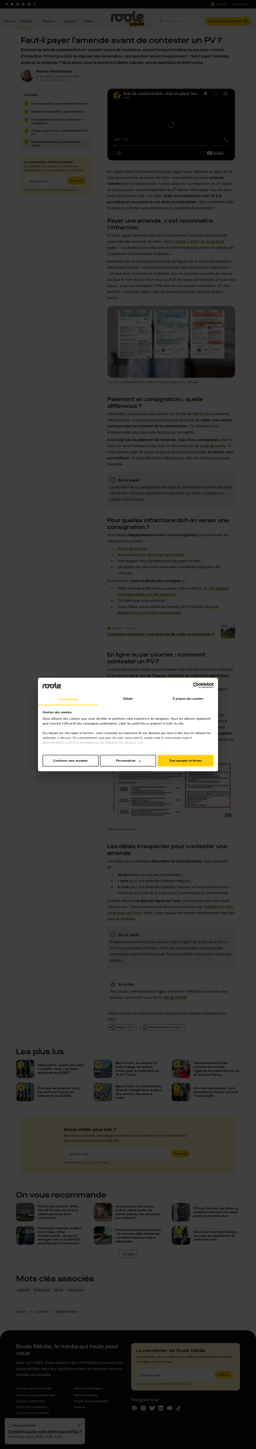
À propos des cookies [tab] (188, 698)
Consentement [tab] (68, 699)
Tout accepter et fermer (185, 760)
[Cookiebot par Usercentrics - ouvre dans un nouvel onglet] (196, 685)
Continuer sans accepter (70, 760)
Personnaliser (126, 760)
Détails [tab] (128, 698)
